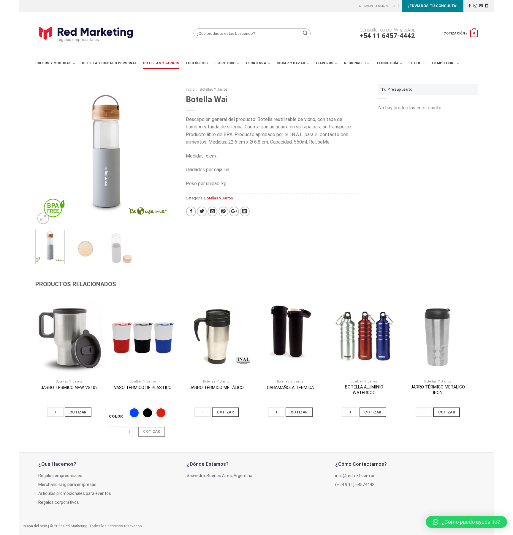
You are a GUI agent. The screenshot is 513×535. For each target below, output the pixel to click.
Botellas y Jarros (161, 63)
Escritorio (224, 63)
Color (116, 416)
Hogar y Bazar (291, 63)
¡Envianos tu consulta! (432, 6)
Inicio (190, 89)
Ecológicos (197, 63)
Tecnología (387, 63)
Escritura (256, 63)
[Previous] (45, 155)
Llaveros (325, 63)
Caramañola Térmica (290, 387)
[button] (466, 522)
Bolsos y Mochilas (53, 63)
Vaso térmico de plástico (143, 387)
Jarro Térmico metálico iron (438, 390)
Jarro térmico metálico (216, 387)
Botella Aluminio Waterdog (364, 390)
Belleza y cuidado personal (109, 63)
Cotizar (78, 412)
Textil (415, 63)
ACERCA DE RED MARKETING (377, 6)
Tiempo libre (443, 63)
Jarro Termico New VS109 (69, 387)
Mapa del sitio (35, 526)
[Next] (166, 155)
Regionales (355, 63)
